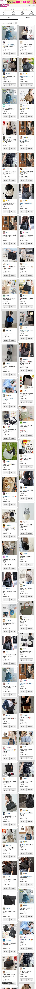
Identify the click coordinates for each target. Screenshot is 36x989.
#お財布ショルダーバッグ (26, 876)
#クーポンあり (23, 140)
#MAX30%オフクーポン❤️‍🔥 (9, 496)
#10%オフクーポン (24, 330)
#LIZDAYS (5, 398)
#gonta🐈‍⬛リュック (24, 76)
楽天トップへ (31, 5)
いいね (13, 53)
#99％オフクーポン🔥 (9, 750)
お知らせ (22, 13)
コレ (6, 53)
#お (6, 399)
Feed (4, 13)
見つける (13, 13)
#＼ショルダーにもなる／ (9, 45)
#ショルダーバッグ (24, 490)
